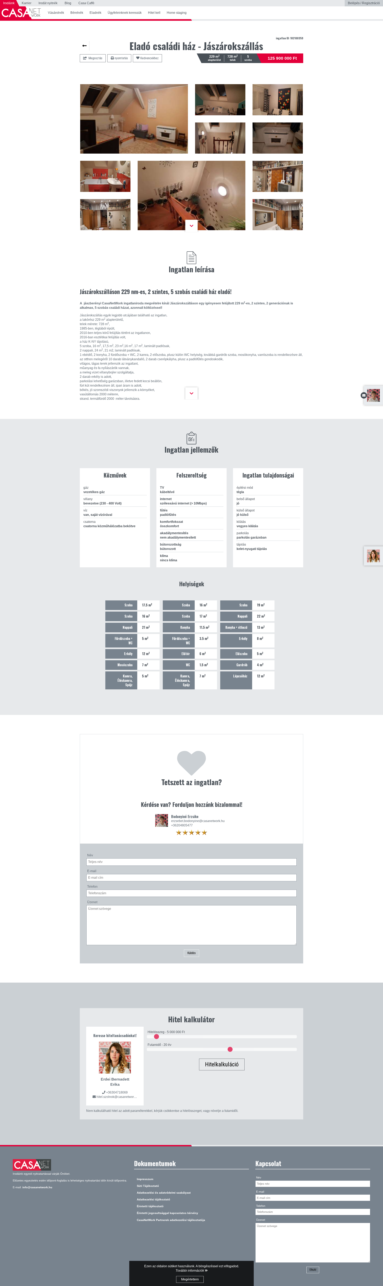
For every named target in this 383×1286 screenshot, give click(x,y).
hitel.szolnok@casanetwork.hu (118, 1096)
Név (90, 855)
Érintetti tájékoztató (150, 1206)
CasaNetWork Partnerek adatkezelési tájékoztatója (171, 1220)
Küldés (191, 953)
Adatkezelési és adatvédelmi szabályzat (164, 1192)
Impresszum (145, 1179)
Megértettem (190, 1279)
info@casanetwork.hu (37, 1187)
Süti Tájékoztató (148, 1185)
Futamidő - (159, 1044)
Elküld (313, 1269)
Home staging (177, 12)
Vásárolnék (56, 12)
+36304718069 (117, 1092)
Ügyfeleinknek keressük (125, 12)
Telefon (92, 886)
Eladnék (95, 12)
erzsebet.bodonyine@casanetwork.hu (198, 821)
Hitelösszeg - (166, 1032)
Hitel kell (154, 12)
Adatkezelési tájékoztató (153, 1199)
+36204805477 (182, 825)
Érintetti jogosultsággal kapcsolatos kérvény (167, 1213)
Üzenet (92, 902)
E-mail (91, 871)
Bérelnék (76, 12)
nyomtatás (121, 58)
